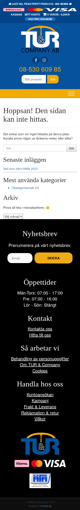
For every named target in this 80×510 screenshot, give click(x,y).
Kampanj (40, 400)
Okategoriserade (23, 188)
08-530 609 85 (40, 68)
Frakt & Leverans (40, 406)
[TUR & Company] (40, 39)
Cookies (40, 371)
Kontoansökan (40, 394)
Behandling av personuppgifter (40, 358)
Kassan (16, 14)
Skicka (53, 258)
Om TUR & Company (40, 364)
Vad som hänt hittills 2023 (20, 168)
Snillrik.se (46, 506)
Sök (52, 79)
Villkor (40, 419)
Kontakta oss (40, 328)
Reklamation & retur (40, 413)
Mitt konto (32, 14)
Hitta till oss (40, 335)
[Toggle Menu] (71, 94)
